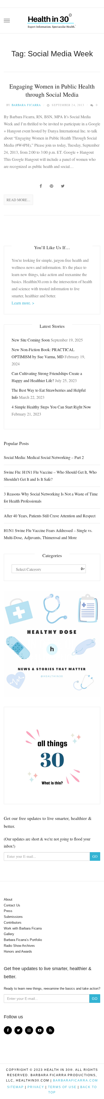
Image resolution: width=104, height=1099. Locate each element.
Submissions (13, 917)
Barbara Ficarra (26, 105)
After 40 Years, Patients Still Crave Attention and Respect (49, 515)
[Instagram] (29, 1030)
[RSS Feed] (50, 1030)
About (8, 899)
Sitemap (15, 1087)
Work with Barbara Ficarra (23, 928)
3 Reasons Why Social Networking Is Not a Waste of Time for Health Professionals (51, 497)
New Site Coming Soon (31, 339)
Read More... (18, 199)
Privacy (36, 1087)
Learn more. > (23, 302)
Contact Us (12, 905)
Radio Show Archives (19, 946)
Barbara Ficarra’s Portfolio (23, 940)
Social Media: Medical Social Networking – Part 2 (44, 457)
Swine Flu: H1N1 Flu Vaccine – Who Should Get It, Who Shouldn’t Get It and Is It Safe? (50, 475)
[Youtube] (40, 1030)
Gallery (9, 934)
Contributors (12, 922)
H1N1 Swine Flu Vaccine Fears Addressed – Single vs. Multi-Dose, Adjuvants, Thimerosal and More (48, 534)
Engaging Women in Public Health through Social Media (52, 90)
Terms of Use (62, 1087)
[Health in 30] (52, 19)
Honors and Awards (18, 951)
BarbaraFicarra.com (75, 1080)
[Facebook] (8, 1030)
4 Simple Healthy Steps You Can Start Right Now (51, 406)
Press (8, 911)
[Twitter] (18, 1030)
